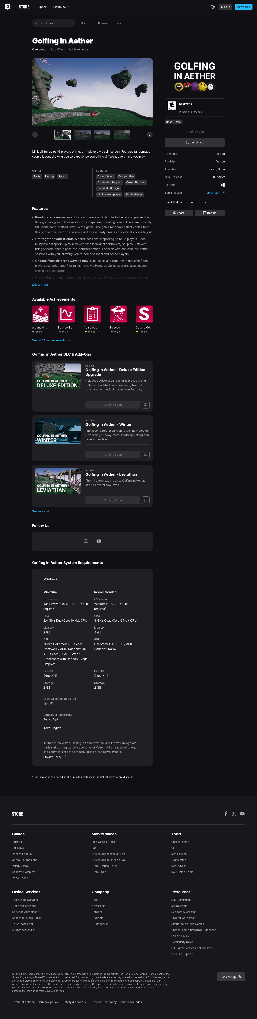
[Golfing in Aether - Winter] (58, 431)
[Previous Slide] (35, 135)
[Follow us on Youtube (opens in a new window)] (98, 541)
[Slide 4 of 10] (121, 134)
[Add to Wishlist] (146, 405)
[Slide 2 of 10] (82, 134)
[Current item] (62, 134)
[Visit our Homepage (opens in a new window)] (86, 541)
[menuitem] (86, 23)
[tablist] (92, 579)
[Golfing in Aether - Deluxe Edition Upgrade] (58, 376)
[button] (92, 284)
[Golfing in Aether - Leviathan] (58, 481)
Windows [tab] (50, 579)
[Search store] (36, 23)
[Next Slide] (150, 135)
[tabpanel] (92, 636)
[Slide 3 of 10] (102, 134)
